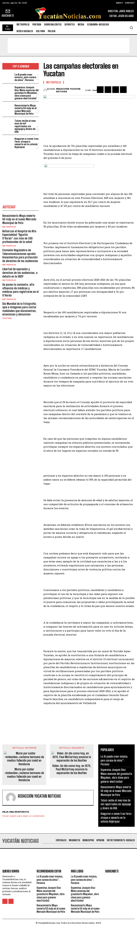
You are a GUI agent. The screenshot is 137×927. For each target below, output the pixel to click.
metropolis (9, 227)
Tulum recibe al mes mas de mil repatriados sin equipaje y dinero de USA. (25, 126)
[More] (131, 89)
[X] (108, 89)
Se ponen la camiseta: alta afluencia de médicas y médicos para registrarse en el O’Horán (20, 290)
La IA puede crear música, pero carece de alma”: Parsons (25, 77)
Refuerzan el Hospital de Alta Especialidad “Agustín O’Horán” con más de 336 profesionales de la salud (19, 236)
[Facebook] (100, 89)
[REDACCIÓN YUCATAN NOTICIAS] (45, 90)
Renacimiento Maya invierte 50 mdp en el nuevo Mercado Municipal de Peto (25, 109)
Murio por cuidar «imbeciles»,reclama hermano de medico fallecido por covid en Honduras (24, 775)
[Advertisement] (68, 45)
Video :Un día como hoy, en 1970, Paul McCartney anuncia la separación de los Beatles (71, 769)
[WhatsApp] (123, 89)
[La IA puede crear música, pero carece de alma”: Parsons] (7, 77)
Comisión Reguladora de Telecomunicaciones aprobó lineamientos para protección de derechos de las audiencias (20, 255)
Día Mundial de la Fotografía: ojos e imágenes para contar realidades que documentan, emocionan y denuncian (19, 309)
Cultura (7, 318)
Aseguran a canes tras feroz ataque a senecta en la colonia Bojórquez (27, 142)
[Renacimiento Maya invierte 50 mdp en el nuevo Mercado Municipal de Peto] (7, 108)
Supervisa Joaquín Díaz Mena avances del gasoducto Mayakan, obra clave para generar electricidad (27, 93)
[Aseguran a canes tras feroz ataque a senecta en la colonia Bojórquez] (7, 141)
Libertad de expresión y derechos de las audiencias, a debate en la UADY (19, 272)
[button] (131, 27)
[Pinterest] (115, 89)
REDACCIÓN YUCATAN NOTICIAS (68, 90)
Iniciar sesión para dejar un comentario (23, 815)
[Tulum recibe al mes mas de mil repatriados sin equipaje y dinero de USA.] (7, 123)
